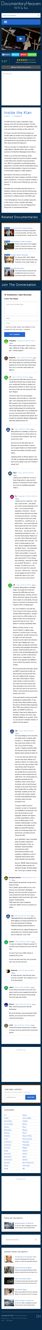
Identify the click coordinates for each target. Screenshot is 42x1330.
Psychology (25, 1145)
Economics (7, 1154)
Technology (26, 1166)
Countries (7, 1148)
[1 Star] (17, 60)
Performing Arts (27, 1139)
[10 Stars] (34, 60)
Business (7, 1133)
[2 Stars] (19, 60)
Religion (24, 1148)
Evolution (7, 1163)
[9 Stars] (32, 60)
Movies (24, 1124)
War (23, 1168)
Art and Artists (8, 1124)
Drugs (6, 1151)
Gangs (6, 1166)
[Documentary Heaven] (21, 8)
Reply (11, 343)
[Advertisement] (21, 90)
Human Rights (26, 1118)
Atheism (6, 1127)
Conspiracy (7, 1145)
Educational (7, 1157)
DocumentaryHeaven (20, 1315)
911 (5, 1115)
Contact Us (5, 1318)
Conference (7, 1142)
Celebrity (7, 1136)
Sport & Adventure (28, 1163)
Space (24, 1157)
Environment (8, 1160)
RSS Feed (10, 1320)
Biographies (8, 1130)
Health (6, 1168)
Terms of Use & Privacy (18, 1318)
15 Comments (17, 116)
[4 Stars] (23, 60)
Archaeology (8, 1121)
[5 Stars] (25, 60)
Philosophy (25, 1142)
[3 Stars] (21, 60)
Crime (6, 1139)
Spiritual (24, 1160)
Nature (24, 1133)
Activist (6, 1118)
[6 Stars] (27, 60)
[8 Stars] (30, 60)
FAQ (2, 1320)
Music (24, 1127)
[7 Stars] (29, 60)
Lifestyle (25, 1121)
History (24, 1115)
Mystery (24, 1130)
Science (24, 1151)
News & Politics (27, 1136)
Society (7, 116)
